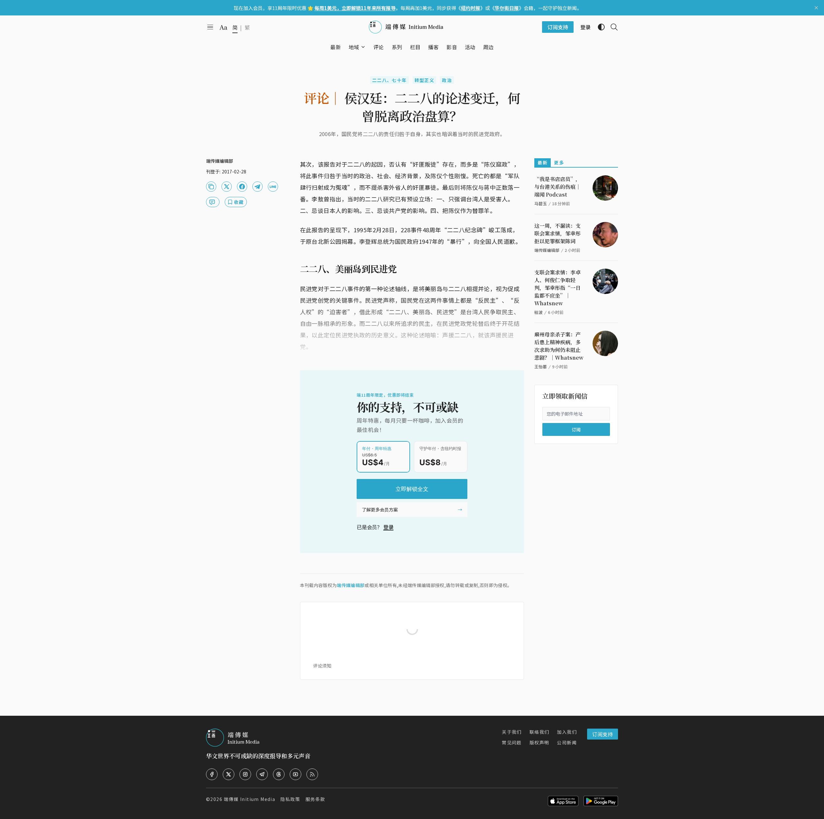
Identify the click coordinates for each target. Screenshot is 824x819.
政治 (447, 80)
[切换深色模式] (598, 27)
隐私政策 (290, 799)
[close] (816, 8)
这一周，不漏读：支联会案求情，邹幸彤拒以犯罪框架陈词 (557, 233)
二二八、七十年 (389, 80)
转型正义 (425, 80)
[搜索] (611, 27)
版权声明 (539, 742)
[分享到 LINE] (273, 186)
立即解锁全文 (412, 489)
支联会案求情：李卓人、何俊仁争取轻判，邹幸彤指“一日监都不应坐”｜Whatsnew (557, 288)
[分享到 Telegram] (257, 186)
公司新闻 (567, 742)
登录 (388, 527)
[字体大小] (223, 27)
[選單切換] (363, 47)
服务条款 (315, 799)
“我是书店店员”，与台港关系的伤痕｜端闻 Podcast (557, 186)
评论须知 (322, 665)
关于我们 (512, 732)
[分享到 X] (226, 186)
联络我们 (539, 732)
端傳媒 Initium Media (249, 799)
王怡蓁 (540, 366)
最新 (543, 162)
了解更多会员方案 (380, 509)
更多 (559, 162)
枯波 (538, 312)
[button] (354, 47)
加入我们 (567, 732)
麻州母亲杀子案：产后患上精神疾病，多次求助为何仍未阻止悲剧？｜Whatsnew (559, 346)
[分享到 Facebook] (242, 186)
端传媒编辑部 (350, 585)
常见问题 (512, 742)
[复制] (211, 186)
